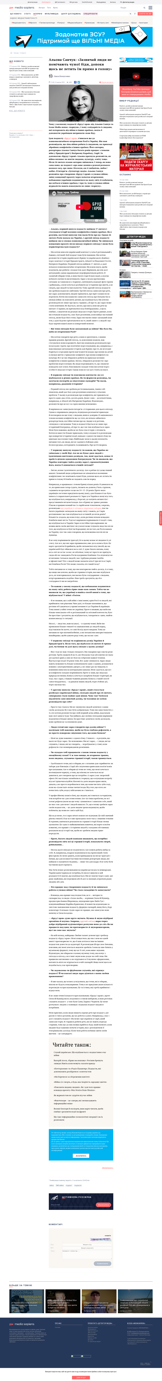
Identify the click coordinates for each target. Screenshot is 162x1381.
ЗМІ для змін (73, 2)
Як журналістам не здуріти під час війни (73, 1095)
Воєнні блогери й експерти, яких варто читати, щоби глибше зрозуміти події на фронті (78, 1110)
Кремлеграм (90, 23)
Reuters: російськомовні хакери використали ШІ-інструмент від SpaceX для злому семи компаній (24, 68)
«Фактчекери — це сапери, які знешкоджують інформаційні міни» (75, 1102)
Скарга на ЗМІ (145, 14)
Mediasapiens (92, 1329)
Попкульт (61, 23)
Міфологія (33, 23)
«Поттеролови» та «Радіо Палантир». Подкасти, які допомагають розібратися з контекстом (77, 1070)
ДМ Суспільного (60, 2)
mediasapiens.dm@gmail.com (140, 1333)
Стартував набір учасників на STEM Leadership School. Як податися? (133, 137)
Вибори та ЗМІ (92, 1338)
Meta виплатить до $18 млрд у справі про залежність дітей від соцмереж (23, 77)
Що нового (15, 14)
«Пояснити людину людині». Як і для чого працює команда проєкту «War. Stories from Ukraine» (77, 1088)
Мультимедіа (52, 14)
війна (52, 1185)
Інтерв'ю (37, 14)
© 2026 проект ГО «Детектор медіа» (138, 1331)
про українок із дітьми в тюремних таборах (80, 508)
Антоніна (113, 2)
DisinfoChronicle (87, 2)
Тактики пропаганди (47, 23)
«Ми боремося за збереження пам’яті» (72, 1076)
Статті (27, 14)
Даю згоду (81, 1377)
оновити (108, 1235)
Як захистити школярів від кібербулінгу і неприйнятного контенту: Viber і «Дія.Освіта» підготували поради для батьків (25, 103)
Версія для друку (107, 82)
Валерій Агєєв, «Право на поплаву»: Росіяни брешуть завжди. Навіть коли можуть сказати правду (78, 1062)
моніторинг (144, 23)
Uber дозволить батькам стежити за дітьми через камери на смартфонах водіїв (24, 94)
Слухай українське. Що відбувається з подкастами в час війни (80, 1054)
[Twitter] (79, 82)
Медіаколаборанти (75, 23)
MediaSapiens (46, 2)
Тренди (16, 53)
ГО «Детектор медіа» (127, 2)
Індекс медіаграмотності (23, 18)
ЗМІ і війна (59, 1185)
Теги (49, 8)
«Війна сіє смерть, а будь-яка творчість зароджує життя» (80, 1082)
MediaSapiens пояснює (120, 23)
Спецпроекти (90, 14)
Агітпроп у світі (103, 23)
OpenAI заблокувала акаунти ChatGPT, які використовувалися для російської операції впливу (24, 85)
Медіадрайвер (101, 2)
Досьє (134, 23)
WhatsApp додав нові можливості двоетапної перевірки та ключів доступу (135, 130)
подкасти (77, 1185)
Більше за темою (20, 1285)
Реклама (57, 1327)
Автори (42, 8)
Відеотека (91, 1336)
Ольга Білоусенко (62, 76)
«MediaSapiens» (107, 1168)
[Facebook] (75, 82)
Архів (55, 8)
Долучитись (81, 1155)
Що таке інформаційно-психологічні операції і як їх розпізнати (78, 1118)
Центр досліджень (71, 14)
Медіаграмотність (19, 23)
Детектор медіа (32, 2)
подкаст (69, 1185)
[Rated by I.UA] (76, 1357)
